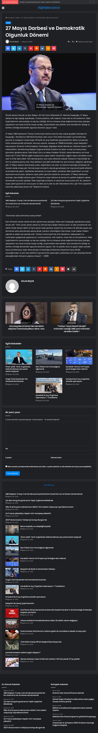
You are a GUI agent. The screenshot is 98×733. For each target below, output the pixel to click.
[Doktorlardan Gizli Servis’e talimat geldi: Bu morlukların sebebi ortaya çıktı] (12, 634)
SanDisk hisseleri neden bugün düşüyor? (23, 652)
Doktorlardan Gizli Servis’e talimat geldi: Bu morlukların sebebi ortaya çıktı (53, 631)
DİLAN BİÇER (14, 42)
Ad (7, 448)
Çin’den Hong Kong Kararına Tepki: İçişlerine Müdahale (29, 500)
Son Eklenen (49, 485)
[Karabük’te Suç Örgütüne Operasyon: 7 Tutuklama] (49, 385)
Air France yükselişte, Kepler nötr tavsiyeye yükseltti (28, 513)
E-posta (9, 457)
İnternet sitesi (56, 457)
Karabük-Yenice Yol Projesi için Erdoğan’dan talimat (77, 368)
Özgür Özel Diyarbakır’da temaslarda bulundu (16, 380)
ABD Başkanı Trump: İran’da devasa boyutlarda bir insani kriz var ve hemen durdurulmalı (43, 494)
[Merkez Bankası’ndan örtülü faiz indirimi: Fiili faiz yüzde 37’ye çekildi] (12, 662)
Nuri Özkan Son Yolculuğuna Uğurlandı (48, 368)
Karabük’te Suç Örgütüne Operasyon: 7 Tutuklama (47, 396)
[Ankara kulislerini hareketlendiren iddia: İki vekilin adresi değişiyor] (12, 623)
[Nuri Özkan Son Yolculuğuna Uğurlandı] (49, 357)
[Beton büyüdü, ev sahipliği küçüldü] (12, 529)
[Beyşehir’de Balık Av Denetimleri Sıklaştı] (12, 572)
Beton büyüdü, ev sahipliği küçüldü (35, 526)
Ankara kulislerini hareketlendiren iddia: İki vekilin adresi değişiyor (49, 620)
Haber (18, 18)
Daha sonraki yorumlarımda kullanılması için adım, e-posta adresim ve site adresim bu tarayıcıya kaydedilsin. (50, 466)
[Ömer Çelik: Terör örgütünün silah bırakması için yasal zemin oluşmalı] (18, 357)
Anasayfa (10, 18)
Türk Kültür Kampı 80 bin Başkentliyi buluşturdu (41, 642)
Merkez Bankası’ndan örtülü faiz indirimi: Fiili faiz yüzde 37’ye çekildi (50, 659)
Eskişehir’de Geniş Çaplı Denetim (19, 603)
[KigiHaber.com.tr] (49, 7)
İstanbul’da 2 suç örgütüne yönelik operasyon (78, 380)
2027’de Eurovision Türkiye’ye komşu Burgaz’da (26, 520)
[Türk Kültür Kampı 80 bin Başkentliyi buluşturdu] (12, 645)
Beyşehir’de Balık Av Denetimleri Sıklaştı (37, 569)
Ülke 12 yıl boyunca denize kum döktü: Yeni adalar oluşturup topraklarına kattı (39, 507)
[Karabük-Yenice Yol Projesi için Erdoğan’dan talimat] (79, 357)
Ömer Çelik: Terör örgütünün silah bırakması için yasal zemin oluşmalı (17, 369)
